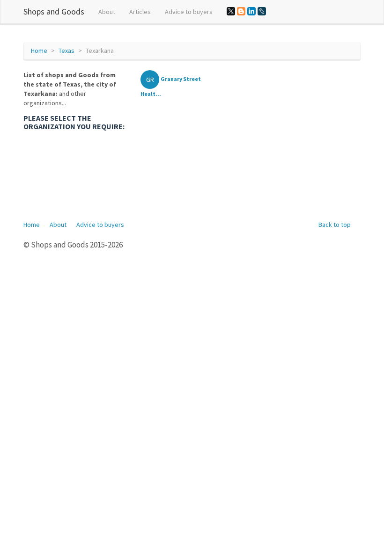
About (106, 11)
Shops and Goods (53, 11)
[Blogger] (241, 11)
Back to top (334, 224)
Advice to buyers (189, 11)
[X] (231, 11)
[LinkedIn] (251, 11)
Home (39, 50)
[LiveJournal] (262, 11)
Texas (66, 50)
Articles (140, 11)
